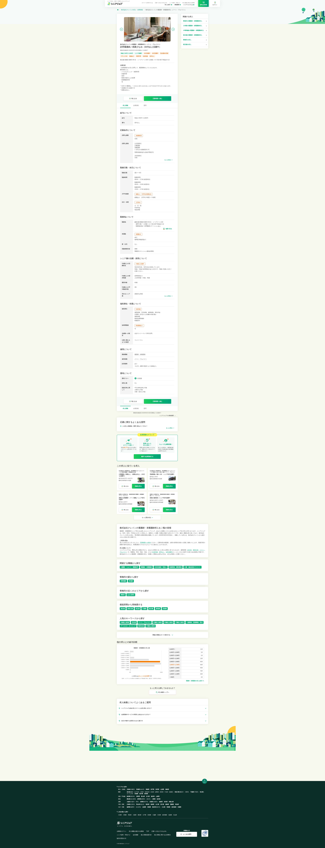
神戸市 (146, 801)
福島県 (167, 789)
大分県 (163, 807)
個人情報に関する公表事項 (162, 835)
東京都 (122, 59)
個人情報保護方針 (146, 835)
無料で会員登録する (147, 456)
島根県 (152, 804)
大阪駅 (134, 815)
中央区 (166, 792)
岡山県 (138, 804)
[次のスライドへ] (173, 29)
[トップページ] (117, 9)
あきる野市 (130, 594)
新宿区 (162, 792)
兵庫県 (142, 801)
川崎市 (186, 792)
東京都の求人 (187, 44)
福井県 (153, 796)
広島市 (132, 804)
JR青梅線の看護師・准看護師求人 (193, 30)
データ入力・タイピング (128, 626)
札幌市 (132, 789)
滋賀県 (161, 801)
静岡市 (143, 799)
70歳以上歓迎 (179, 622)
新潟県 (128, 796)
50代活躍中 (147, 53)
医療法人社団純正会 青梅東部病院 (127, 494)
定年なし (152, 56)
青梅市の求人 (187, 39)
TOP (147, 831)
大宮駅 (120, 815)
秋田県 (157, 789)
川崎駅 (125, 815)
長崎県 (149, 807)
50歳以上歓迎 (157, 622)
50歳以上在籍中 (140, 263)
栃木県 (151, 608)
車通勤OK (138, 234)
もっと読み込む (146, 517)
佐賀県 (144, 807)
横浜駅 (139, 815)
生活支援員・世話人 (161, 567)
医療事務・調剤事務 (175, 567)
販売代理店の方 (121, 838)
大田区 (142, 792)
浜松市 (148, 799)
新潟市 (132, 796)
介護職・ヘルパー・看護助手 (129, 567)
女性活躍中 (169, 552)
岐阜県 (158, 799)
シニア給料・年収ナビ (174, 2)
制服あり (131, 56)
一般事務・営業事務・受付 (194, 622)
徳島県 (167, 804)
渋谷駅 (159, 815)
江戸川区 (136, 792)
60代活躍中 (155, 53)
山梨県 (157, 796)
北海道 (128, 789)
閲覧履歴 (177, 4)
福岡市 (132, 807)
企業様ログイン (121, 831)
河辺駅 (131, 581)
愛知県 (128, 799)
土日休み (138, 202)
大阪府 (128, 801)
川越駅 (154, 815)
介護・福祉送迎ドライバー (192, 567)
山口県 (157, 804)
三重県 (153, 799)
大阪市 (132, 801)
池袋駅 (170, 815)
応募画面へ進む (157, 98)
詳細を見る (138, 486)
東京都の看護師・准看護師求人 (192, 35)
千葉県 (144, 608)
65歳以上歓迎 (168, 622)
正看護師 (137, 145)
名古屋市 (133, 799)
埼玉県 (138, 608)
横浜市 (181, 792)
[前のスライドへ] (121, 29)
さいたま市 (130, 793)
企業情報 (136, 105)
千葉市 (196, 792)
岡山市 (142, 804)
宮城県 (138, 789)
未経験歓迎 (139, 135)
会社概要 (135, 835)
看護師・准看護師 (140, 354)
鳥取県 (147, 804)
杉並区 (152, 792)
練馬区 (157, 792)
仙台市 (142, 789)
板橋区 (171, 792)
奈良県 (165, 801)
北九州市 (138, 807)
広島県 (128, 804)
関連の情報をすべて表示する (162, 635)
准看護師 (137, 147)
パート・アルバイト (141, 359)
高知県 (177, 804)
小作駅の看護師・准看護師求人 (192, 25)
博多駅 (130, 815)
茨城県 (165, 608)
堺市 (137, 801)
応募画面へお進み (145, 542)
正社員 (189, 550)
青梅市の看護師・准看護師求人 (192, 21)
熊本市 (158, 807)
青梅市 (127, 59)
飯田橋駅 (164, 815)
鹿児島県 (174, 807)
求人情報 (125, 105)
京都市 (155, 801)
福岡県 (128, 807)
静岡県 (139, 799)
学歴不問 (138, 56)
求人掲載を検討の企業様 (188, 2)
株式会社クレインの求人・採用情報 (132, 10)
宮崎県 (168, 807)
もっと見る (167, 160)
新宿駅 (149, 815)
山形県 (162, 789)
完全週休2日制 (164, 53)
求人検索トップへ (163, 692)
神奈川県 (130, 608)
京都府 (151, 801)
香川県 (162, 804)
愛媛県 (172, 804)
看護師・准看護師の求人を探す (194, 680)
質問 (145, 105)
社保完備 (145, 56)
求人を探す (168, 4)
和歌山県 (171, 801)
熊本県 (154, 807)
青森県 (147, 789)
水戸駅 (144, 815)
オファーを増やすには (147, 2)
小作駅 (151, 59)
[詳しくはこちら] (132, 479)
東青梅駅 (123, 581)
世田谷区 (147, 792)
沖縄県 (179, 807)
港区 (132, 792)
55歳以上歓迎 (150, 626)
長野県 (138, 796)
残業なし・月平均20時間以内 (143, 194)
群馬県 (158, 608)
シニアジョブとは (188, 4)
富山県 (143, 796)
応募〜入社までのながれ (161, 2)
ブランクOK (124, 56)
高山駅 (175, 815)
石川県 (148, 796)
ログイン (214, 4)
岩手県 (152, 789)
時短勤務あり (139, 325)
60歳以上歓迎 (125, 622)
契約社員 (195, 550)
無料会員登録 (203, 4)
